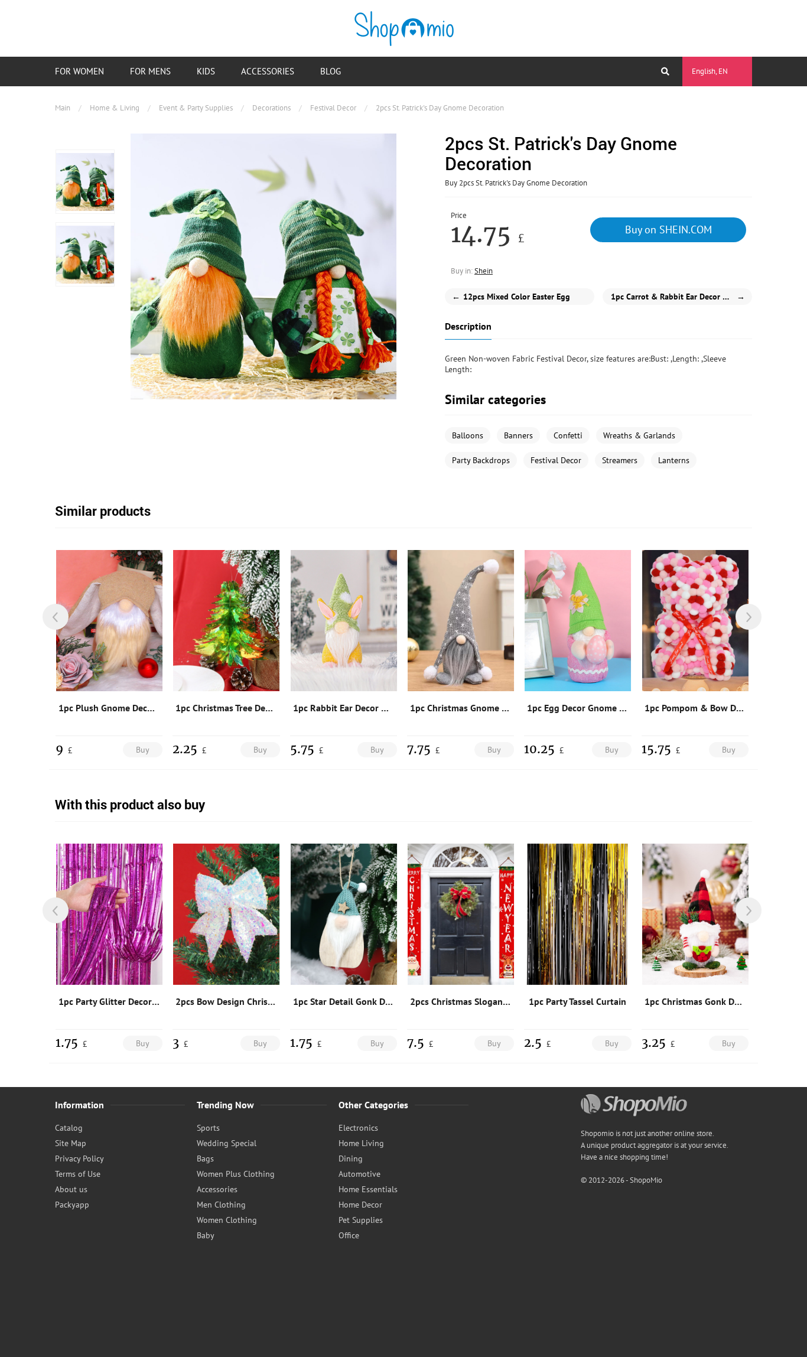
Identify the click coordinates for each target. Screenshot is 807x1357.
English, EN (710, 71)
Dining (351, 1158)
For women (79, 71)
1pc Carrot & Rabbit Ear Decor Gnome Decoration (681, 296)
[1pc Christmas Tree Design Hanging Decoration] (226, 620)
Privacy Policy (79, 1158)
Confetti (568, 435)
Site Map (70, 1143)
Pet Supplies (361, 1220)
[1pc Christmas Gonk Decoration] (695, 914)
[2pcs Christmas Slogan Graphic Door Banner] (461, 914)
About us (71, 1189)
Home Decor (360, 1204)
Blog (330, 71)
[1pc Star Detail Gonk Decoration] (344, 914)
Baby (205, 1235)
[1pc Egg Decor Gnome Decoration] (578, 620)
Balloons (467, 435)
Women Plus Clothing (236, 1174)
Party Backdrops (481, 460)
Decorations (271, 108)
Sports (208, 1127)
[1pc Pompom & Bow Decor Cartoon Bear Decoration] (695, 620)
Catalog (69, 1127)
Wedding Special (226, 1143)
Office (349, 1235)
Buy (142, 749)
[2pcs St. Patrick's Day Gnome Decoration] (85, 181)
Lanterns (673, 460)
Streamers (619, 460)
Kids (206, 71)
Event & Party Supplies (196, 108)
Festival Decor (333, 108)
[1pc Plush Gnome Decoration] (109, 620)
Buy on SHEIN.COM (668, 229)
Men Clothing (221, 1204)
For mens (150, 71)
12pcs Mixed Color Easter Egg (511, 296)
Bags (205, 1158)
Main (62, 108)
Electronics (358, 1127)
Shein (483, 271)
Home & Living (114, 108)
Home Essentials (368, 1189)
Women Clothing (227, 1220)
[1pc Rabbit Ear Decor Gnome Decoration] (344, 620)
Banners (518, 435)
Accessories (267, 71)
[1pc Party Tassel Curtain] (578, 914)
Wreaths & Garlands (639, 435)
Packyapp (72, 1204)
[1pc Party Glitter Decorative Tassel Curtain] (109, 914)
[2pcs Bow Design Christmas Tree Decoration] (226, 914)
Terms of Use (77, 1174)
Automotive (359, 1174)
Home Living (361, 1143)
